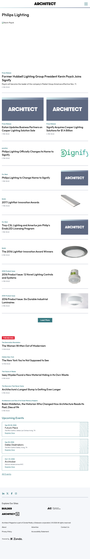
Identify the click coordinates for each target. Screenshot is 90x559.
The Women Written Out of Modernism (24, 345)
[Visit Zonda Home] (12, 538)
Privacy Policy (7, 532)
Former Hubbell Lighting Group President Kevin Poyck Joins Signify (41, 78)
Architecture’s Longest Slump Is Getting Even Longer (31, 389)
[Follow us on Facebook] (11, 493)
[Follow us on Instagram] (16, 493)
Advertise (34, 527)
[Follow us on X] (7, 493)
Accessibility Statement (40, 532)
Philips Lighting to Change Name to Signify (26, 177)
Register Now (10, 433)
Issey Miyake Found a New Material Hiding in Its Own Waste (35, 374)
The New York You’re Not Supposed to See (25, 360)
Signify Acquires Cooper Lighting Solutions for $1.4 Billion (64, 129)
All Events (6, 474)
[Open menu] (86, 4)
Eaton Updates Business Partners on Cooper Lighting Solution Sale (22, 129)
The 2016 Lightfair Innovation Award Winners (27, 251)
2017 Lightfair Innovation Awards (20, 202)
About (4, 527)
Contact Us (65, 527)
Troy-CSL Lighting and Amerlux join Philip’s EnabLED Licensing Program (26, 227)
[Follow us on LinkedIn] (3, 493)
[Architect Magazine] (45, 3)
